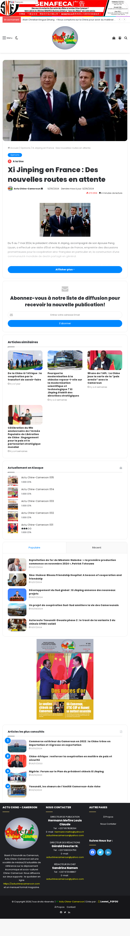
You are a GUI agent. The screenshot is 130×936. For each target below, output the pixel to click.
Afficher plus (64, 269)
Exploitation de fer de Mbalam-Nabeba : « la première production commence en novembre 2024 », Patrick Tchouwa (72, 561)
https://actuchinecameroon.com (21, 883)
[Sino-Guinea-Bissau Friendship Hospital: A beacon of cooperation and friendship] (17, 579)
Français (18, 2)
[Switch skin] (16, 39)
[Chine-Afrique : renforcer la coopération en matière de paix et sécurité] (17, 761)
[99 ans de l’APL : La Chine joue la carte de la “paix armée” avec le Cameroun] (105, 360)
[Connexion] (120, 39)
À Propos (108, 816)
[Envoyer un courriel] (42, 188)
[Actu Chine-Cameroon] (65, 38)
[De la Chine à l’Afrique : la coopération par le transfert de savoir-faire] (25, 360)
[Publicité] (65, 8)
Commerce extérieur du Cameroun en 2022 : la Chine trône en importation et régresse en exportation (70, 743)
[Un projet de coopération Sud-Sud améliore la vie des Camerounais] (17, 610)
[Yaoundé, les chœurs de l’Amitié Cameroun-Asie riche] (17, 791)
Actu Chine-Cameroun (27, 188)
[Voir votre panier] (114, 39)
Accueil (14, 148)
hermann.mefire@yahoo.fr (69, 831)
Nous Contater (108, 824)
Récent (96, 547)
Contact (71, 907)
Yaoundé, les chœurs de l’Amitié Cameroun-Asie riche (65, 786)
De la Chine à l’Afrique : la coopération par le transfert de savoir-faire (25, 376)
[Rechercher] (125, 39)
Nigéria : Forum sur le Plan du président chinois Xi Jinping (66, 771)
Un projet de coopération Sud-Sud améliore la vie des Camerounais (74, 605)
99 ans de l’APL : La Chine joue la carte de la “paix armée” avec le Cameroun (104, 378)
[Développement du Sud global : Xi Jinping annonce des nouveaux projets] (17, 594)
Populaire (34, 547)
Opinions (25, 148)
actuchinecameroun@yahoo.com (65, 835)
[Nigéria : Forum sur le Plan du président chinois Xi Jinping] (17, 776)
